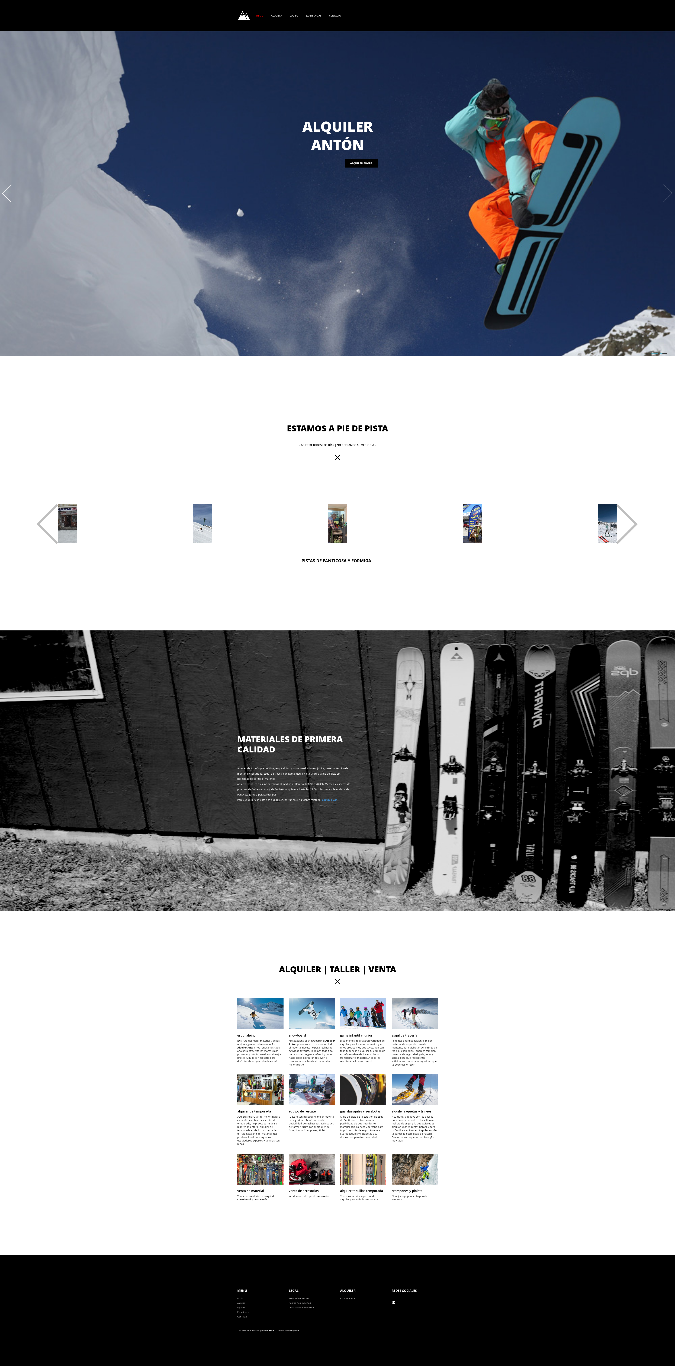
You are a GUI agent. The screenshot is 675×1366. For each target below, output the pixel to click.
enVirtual (269, 1330)
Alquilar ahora (361, 163)
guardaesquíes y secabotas (360, 1111)
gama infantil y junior (356, 1035)
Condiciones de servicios (301, 1307)
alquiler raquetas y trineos (412, 1111)
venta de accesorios (304, 1191)
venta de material (250, 1191)
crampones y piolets (407, 1191)
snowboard (297, 1035)
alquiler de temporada (254, 1111)
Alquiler (276, 15)
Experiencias (313, 15)
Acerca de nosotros (299, 1298)
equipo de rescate (302, 1111)
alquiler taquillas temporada (361, 1191)
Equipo (294, 15)
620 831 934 (330, 800)
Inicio (259, 15)
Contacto (335, 15)
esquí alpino (246, 1035)
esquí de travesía (404, 1035)
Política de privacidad (300, 1302)
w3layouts (293, 1330)
